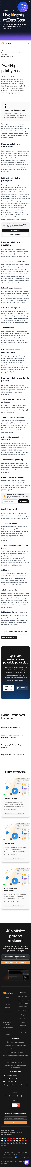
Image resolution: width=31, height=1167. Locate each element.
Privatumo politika (6, 1154)
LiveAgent (19, 79)
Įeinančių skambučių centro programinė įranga (15, 1055)
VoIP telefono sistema (15, 1049)
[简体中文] (5, 1145)
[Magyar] (11, 1141)
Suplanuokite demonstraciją (21, 687)
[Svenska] (23, 1143)
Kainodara (8, 1001)
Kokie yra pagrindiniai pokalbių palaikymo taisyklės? (14, 746)
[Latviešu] (23, 1141)
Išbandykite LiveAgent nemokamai (8, 688)
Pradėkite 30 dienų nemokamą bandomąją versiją (15, 956)
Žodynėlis (23, 1022)
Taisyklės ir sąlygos (9, 1152)
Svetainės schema (25, 1154)
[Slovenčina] (17, 1143)
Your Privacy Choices (24, 1157)
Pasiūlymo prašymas (23, 1010)
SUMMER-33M (14, 24)
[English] (20, 1138)
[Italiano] (14, 1141)
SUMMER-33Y (10, 26)
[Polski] (5, 1143)
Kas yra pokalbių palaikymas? (10, 727)
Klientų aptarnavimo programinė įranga (15, 1045)
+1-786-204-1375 (11, 1081)
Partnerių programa (8, 1031)
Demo (8, 997)
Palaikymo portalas (23, 996)
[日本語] (17, 1141)
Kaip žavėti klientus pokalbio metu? (12, 755)
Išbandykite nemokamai (9, 637)
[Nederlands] (26, 1141)
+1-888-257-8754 (11, 1078)
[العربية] (2, 1138)
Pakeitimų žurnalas (23, 1006)
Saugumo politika (22, 1152)
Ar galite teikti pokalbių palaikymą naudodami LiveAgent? (12, 736)
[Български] (5, 1138)
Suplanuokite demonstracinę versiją (15, 962)
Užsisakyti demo (15, 230)
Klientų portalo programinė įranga (16, 1062)
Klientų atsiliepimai (8, 1027)
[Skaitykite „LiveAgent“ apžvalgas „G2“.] (16, 1105)
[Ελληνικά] (17, 1138)
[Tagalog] (26, 1143)
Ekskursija (8, 1011)
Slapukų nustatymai (7, 1157)
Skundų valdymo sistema (15, 1059)
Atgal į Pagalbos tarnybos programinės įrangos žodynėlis (15, 632)
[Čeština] (8, 1138)
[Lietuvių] (20, 1141)
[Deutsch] (14, 1138)
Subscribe (15, 1122)
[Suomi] (2, 1141)
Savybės (8, 1004)
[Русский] (14, 1143)
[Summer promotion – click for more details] (15, 20)
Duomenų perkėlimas (23, 1000)
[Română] (11, 1143)
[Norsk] (2, 1143)
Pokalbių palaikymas (7, 56)
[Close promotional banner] (29, 2)
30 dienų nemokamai (15, 234)
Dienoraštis (23, 1019)
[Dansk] (11, 1138)
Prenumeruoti (23, 501)
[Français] (5, 1141)
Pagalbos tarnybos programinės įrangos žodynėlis (12, 53)
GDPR (15, 1154)
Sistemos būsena (23, 1003)
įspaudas (7, 1034)
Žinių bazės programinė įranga (15, 1042)
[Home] (2, 50)
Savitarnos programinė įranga (15, 1052)
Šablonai (23, 1029)
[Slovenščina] (20, 1143)
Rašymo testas (23, 1032)
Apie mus (7, 1019)
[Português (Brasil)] (8, 1143)
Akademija (23, 1025)
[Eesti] (26, 1138)
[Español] (23, 1138)
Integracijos (8, 1007)
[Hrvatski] (8, 1141)
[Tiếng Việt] (2, 1145)
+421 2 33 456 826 (11, 1075)
